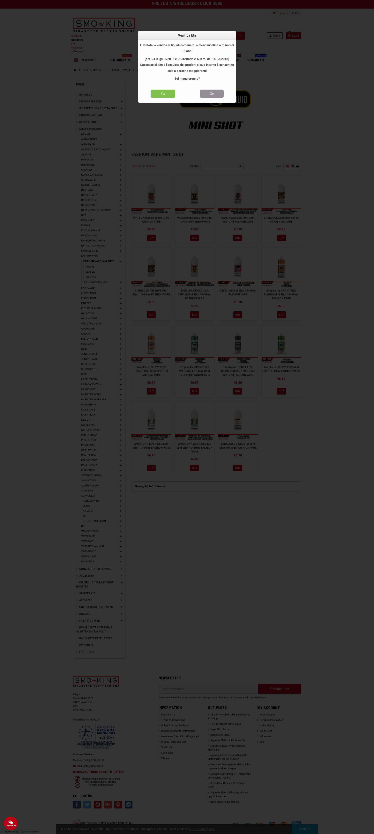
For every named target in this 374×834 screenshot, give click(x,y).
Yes (163, 93)
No (212, 93)
